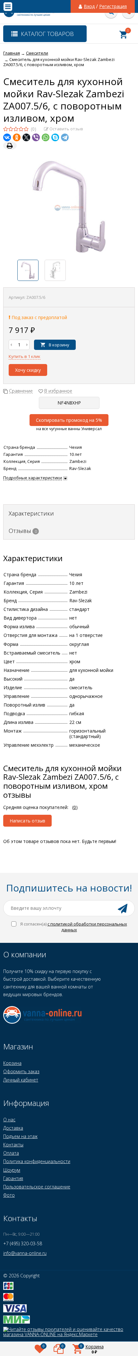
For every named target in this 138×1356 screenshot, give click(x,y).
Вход (89, 6)
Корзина (12, 1063)
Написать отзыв (27, 821)
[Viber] (36, 137)
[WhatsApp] (45, 137)
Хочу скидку (28, 370)
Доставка (13, 1128)
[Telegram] (65, 137)
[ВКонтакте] (7, 137)
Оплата (11, 1153)
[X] (26, 137)
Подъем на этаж (20, 1136)
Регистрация (113, 6)
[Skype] (55, 137)
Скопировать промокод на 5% (69, 420)
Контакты (13, 1145)
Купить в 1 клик (24, 356)
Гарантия (13, 1178)
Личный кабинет (20, 1080)
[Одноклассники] (17, 137)
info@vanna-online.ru (25, 1253)
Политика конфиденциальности (36, 1161)
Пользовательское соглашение (36, 1187)
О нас (9, 1120)
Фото (9, 1195)
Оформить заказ (21, 1071)
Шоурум (11, 1170)
